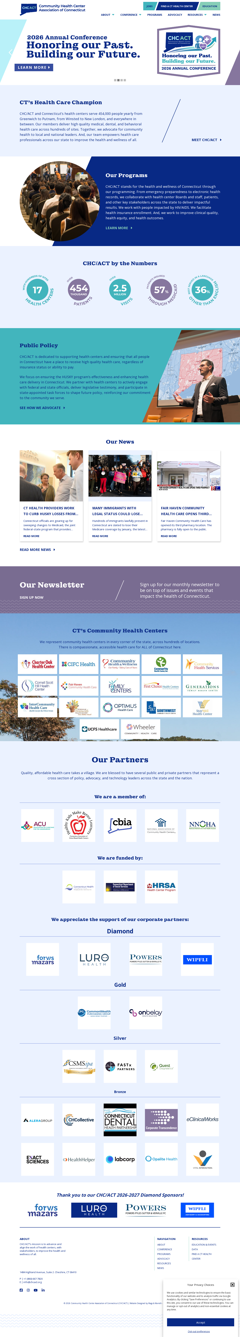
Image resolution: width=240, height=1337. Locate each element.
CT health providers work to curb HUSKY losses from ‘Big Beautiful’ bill (49, 511)
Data (195, 1249)
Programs (164, 1254)
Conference (164, 1249)
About (161, 1244)
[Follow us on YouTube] (36, 1290)
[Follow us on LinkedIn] (43, 1290)
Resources (164, 1263)
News (160, 1268)
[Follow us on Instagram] (28, 1290)
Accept (200, 1322)
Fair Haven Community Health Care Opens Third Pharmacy (185, 511)
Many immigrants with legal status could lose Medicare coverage (116, 511)
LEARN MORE (45, 67)
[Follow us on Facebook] (21, 1290)
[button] (232, 1285)
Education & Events (204, 1244)
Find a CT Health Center (202, 1256)
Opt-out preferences (199, 1331)
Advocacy (163, 1258)
